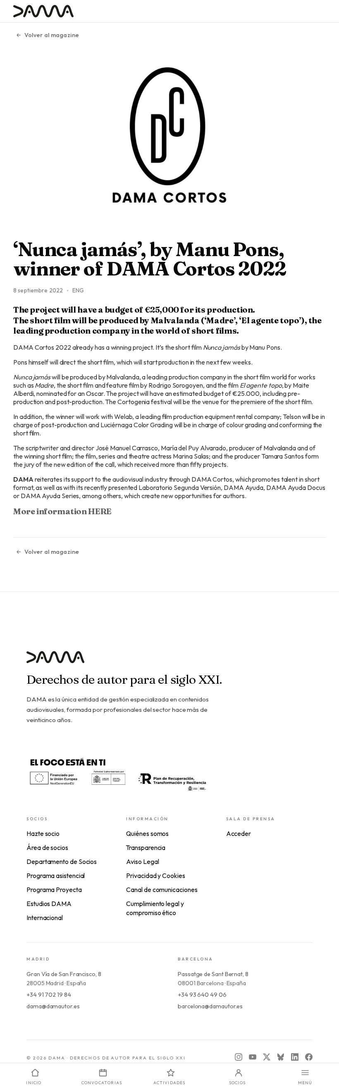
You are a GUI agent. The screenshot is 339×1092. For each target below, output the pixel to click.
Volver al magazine (51, 35)
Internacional (44, 917)
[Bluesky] (280, 1057)
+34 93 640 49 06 (202, 994)
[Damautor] (169, 662)
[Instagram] (238, 1057)
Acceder (238, 833)
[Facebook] (309, 1057)
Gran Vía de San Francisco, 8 (63, 974)
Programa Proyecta (54, 889)
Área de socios (47, 847)
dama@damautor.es (53, 1006)
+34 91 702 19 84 (48, 994)
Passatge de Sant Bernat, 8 (213, 974)
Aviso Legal (142, 861)
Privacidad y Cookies (155, 875)
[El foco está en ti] (117, 773)
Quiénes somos (147, 833)
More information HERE (62, 511)
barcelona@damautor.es (210, 1006)
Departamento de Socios (61, 861)
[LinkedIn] (294, 1057)
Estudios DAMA (49, 903)
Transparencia (145, 847)
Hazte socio (43, 833)
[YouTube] (252, 1057)
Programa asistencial (55, 875)
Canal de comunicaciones (161, 889)
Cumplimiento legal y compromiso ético (155, 908)
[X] (266, 1057)
